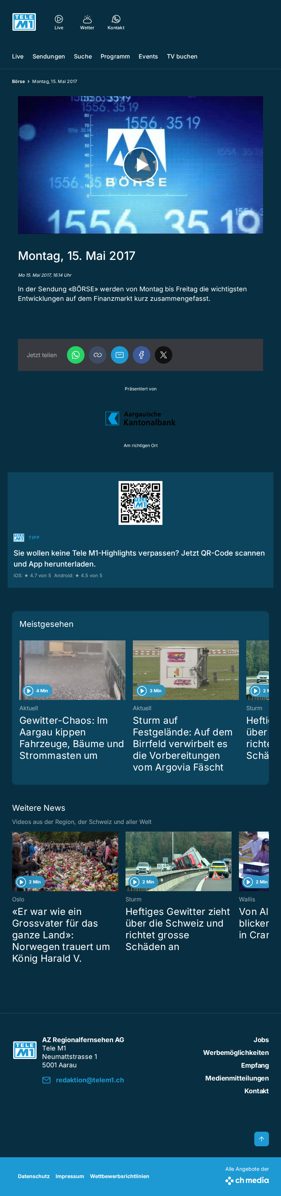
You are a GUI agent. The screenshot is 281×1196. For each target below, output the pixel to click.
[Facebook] (141, 355)
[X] (163, 355)
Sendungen (49, 56)
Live (18, 56)
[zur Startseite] (24, 22)
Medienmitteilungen (237, 1078)
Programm (115, 56)
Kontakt (256, 1091)
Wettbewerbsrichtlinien (119, 1176)
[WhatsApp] (76, 355)
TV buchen (182, 56)
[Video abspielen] (140, 165)
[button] (97, 355)
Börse (18, 81)
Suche (83, 56)
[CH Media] (247, 1179)
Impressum (70, 1176)
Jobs (261, 1040)
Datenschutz (34, 1176)
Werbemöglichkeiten (236, 1052)
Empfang (255, 1065)
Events (148, 56)
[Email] (119, 355)
